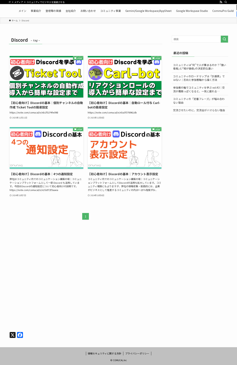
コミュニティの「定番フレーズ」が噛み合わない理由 (199, 100)
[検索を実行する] (224, 39)
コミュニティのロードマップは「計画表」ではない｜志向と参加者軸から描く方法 (199, 78)
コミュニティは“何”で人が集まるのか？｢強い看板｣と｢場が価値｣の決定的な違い (199, 66)
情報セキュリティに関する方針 (104, 353)
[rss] (220, 2)
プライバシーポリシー (137, 353)
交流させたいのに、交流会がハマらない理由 (199, 110)
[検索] (225, 2)
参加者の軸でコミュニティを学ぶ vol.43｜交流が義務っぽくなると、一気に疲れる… (199, 89)
